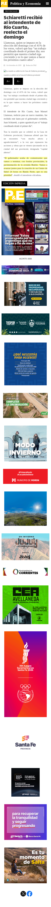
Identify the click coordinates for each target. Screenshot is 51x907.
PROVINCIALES (11, 11)
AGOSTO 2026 (25, 259)
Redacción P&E (31, 65)
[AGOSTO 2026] (25, 253)
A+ (8, 81)
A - (18, 81)
